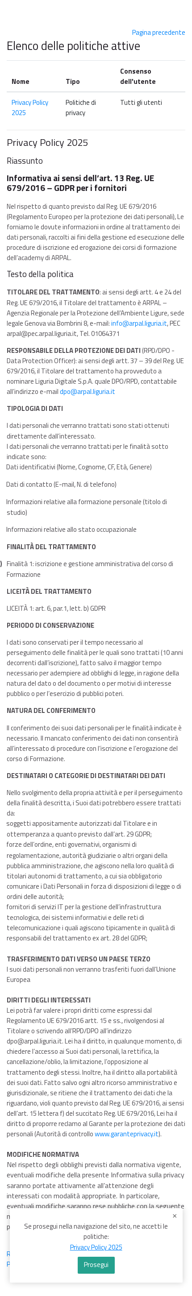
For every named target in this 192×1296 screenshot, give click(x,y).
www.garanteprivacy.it (127, 1134)
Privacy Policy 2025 (96, 1247)
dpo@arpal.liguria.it (87, 391)
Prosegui (96, 1264)
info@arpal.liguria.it (139, 323)
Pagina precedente (158, 32)
